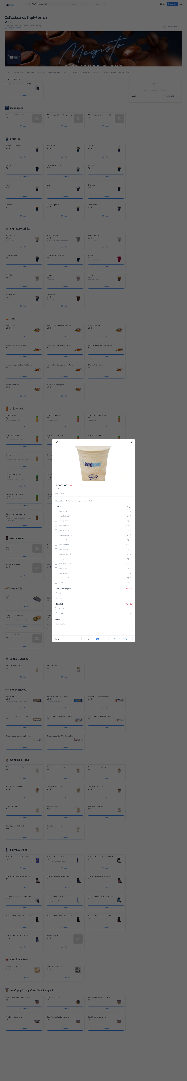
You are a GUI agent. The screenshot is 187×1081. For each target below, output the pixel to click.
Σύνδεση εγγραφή (120, 638)
